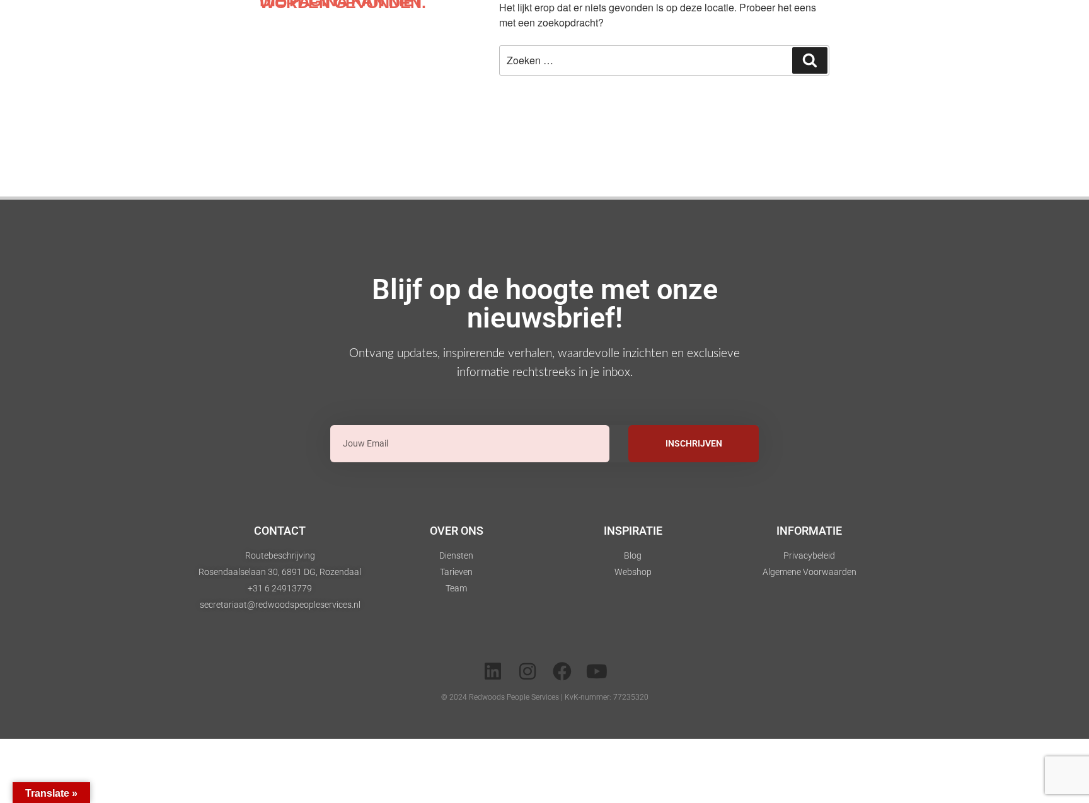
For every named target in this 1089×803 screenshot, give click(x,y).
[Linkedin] (492, 671)
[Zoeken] (809, 60)
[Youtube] (596, 671)
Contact (280, 530)
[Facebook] (562, 671)
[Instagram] (527, 671)
